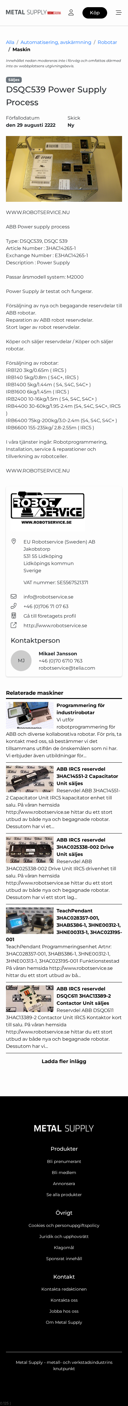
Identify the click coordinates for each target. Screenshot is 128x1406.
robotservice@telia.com (67, 668)
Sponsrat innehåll (64, 1258)
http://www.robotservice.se (55, 625)
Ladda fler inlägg (64, 1061)
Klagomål (64, 1247)
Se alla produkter (64, 1194)
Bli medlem (64, 1172)
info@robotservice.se (49, 597)
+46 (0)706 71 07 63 (46, 606)
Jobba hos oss (64, 1311)
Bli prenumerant (64, 1161)
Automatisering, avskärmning (56, 42)
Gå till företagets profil (50, 616)
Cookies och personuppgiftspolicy (64, 1225)
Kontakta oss (64, 1300)
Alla (10, 42)
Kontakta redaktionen (64, 1289)
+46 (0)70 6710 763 (60, 661)
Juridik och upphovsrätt (64, 1236)
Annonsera (64, 1183)
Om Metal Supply (64, 1322)
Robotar (107, 42)
